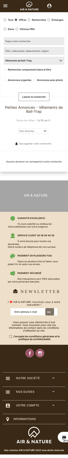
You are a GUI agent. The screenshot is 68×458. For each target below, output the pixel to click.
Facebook (30, 353)
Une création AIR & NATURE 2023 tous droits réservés (34, 450)
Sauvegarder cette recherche (35, 143)
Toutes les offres (25, 120)
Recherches (39, 19)
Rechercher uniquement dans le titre (29, 69)
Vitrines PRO (27, 29)
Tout (10, 19)
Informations (24, 419)
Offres (22, 19)
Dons (11, 29)
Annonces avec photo (50, 80)
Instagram (40, 353)
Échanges (57, 19)
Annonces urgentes (19, 80)
